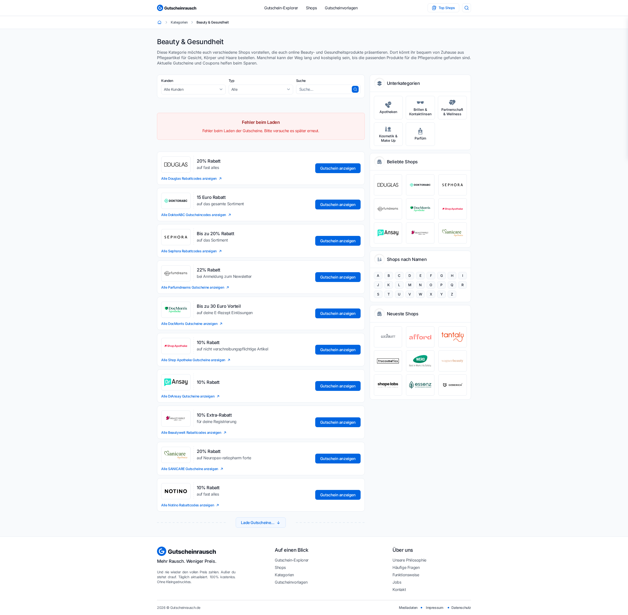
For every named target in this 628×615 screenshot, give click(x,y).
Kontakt (399, 589)
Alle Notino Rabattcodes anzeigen (187, 505)
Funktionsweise (405, 574)
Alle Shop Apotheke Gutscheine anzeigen (193, 360)
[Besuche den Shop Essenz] (420, 385)
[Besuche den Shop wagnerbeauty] (452, 361)
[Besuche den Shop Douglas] (388, 184)
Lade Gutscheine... (257, 522)
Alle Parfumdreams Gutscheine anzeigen (192, 287)
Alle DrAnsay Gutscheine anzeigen (187, 396)
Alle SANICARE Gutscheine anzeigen (189, 469)
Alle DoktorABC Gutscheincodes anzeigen (193, 215)
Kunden (167, 80)
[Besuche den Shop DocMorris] (420, 208)
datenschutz (461, 607)
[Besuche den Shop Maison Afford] (420, 336)
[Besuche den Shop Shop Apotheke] (452, 208)
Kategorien (284, 574)
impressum (434, 607)
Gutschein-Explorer (281, 7)
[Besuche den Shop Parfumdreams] (388, 208)
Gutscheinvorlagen (341, 7)
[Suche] (466, 7)
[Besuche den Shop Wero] (420, 361)
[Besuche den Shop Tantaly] (452, 336)
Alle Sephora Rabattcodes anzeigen (189, 251)
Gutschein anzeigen (338, 168)
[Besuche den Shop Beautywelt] (420, 232)
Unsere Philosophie (409, 560)
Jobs (396, 582)
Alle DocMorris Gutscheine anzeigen (189, 323)
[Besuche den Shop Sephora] (452, 184)
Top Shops (447, 8)
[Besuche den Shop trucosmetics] (388, 361)
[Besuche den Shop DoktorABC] (420, 184)
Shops (311, 7)
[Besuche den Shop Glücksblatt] (388, 336)
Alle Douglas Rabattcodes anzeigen (189, 178)
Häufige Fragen (405, 567)
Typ (232, 80)
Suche (301, 80)
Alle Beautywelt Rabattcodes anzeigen (191, 432)
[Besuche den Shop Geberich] (452, 385)
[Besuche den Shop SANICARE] (452, 232)
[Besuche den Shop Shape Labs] (388, 385)
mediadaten (408, 607)
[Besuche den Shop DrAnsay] (388, 232)
